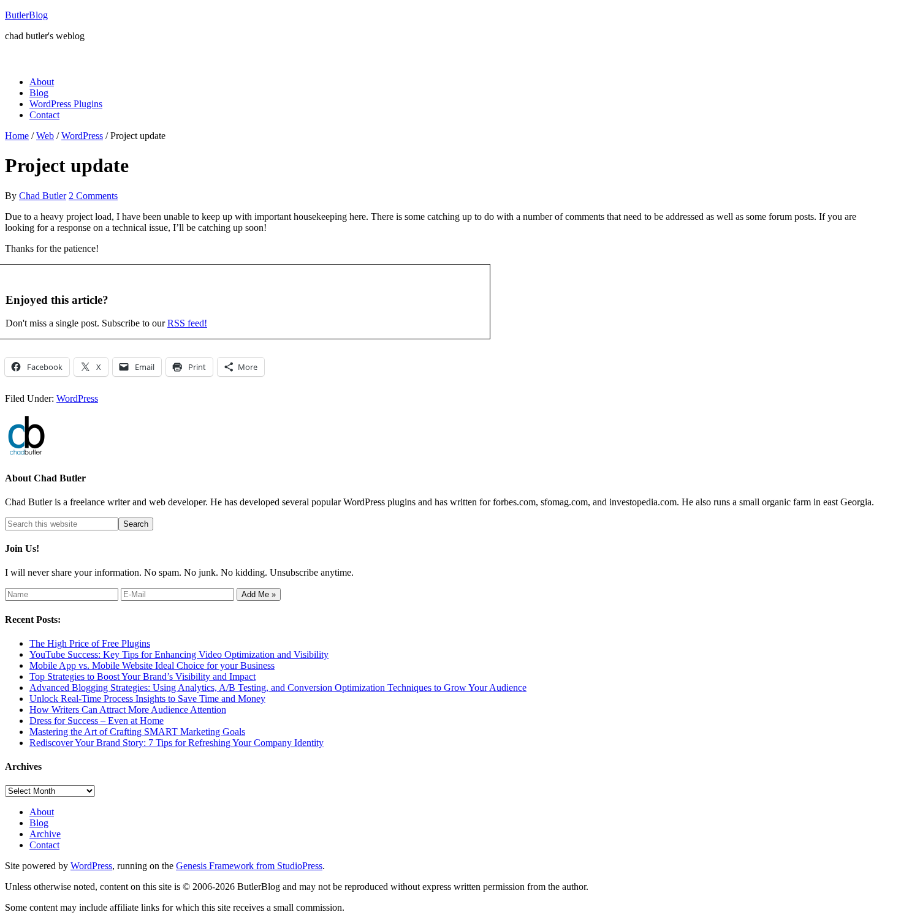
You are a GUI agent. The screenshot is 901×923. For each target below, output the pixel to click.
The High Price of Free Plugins (89, 643)
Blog (38, 823)
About (41, 812)
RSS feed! (187, 323)
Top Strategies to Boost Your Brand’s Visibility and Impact (142, 676)
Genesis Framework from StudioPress (249, 866)
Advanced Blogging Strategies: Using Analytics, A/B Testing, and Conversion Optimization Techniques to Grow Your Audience (278, 687)
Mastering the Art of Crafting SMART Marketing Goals (137, 731)
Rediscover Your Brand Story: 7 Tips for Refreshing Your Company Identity (176, 742)
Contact (44, 845)
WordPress (77, 398)
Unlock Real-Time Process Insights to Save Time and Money (147, 698)
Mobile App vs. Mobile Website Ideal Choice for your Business (152, 665)
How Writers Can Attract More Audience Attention (127, 709)
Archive (45, 834)
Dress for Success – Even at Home (96, 720)
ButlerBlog (26, 15)
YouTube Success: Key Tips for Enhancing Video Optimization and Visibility (179, 654)
